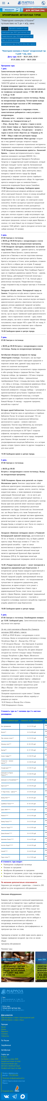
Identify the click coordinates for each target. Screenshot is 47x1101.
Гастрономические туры (9, 1064)
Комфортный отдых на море (11, 1068)
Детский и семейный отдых (18, 28)
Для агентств (7, 1015)
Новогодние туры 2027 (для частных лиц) (16, 32)
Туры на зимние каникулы (10, 40)
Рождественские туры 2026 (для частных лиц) (17, 36)
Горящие (4, 1024)
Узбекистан (5, 1036)
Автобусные (5, 1050)
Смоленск (4, 1034)
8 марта (4, 1057)
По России (5, 1041)
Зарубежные (6, 1045)
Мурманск (4, 1031)
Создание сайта (7, 1091)
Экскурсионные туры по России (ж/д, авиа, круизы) (18, 44)
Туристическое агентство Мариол (26, 3)
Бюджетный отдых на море (10, 1061)
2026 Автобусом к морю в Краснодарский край (17, 1018)
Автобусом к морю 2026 (9, 1059)
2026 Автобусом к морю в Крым (12, 1020)
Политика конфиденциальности (13, 1078)
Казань (3, 1029)
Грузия (3, 1027)
